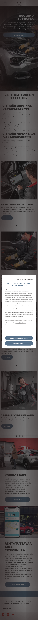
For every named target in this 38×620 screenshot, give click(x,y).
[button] (26, 279)
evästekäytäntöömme (21, 322)
